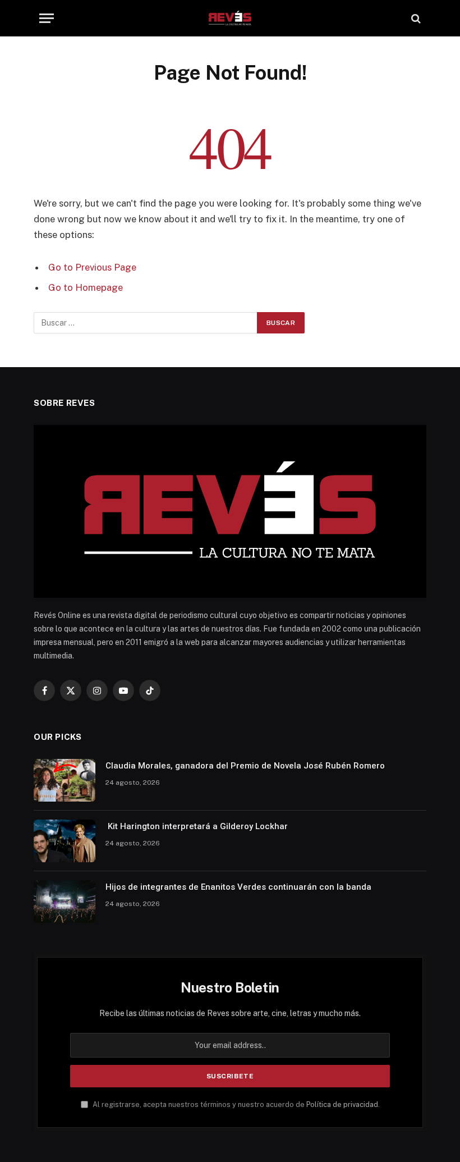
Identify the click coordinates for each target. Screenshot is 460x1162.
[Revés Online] (230, 18)
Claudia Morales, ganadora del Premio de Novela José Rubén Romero (245, 766)
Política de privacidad (342, 1104)
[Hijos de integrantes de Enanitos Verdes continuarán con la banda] (64, 901)
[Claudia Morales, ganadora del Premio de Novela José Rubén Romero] (64, 780)
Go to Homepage (85, 287)
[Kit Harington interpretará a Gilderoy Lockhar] (64, 841)
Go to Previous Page (92, 267)
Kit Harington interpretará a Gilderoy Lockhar (196, 826)
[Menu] (46, 18)
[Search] (415, 18)
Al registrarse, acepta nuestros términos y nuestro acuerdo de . (235, 1104)
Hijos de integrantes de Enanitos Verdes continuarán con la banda (238, 887)
